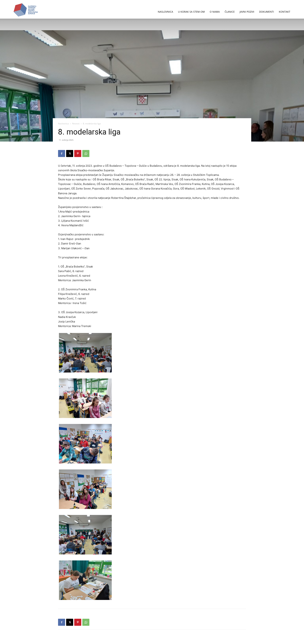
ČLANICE (230, 11)
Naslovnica (63, 123)
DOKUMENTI (266, 11)
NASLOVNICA (165, 11)
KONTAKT (284, 11)
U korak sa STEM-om (191, 11)
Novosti (76, 123)
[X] (69, 153)
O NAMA (215, 11)
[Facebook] (61, 153)
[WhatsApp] (85, 153)
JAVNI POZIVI (247, 11)
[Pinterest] (77, 153)
